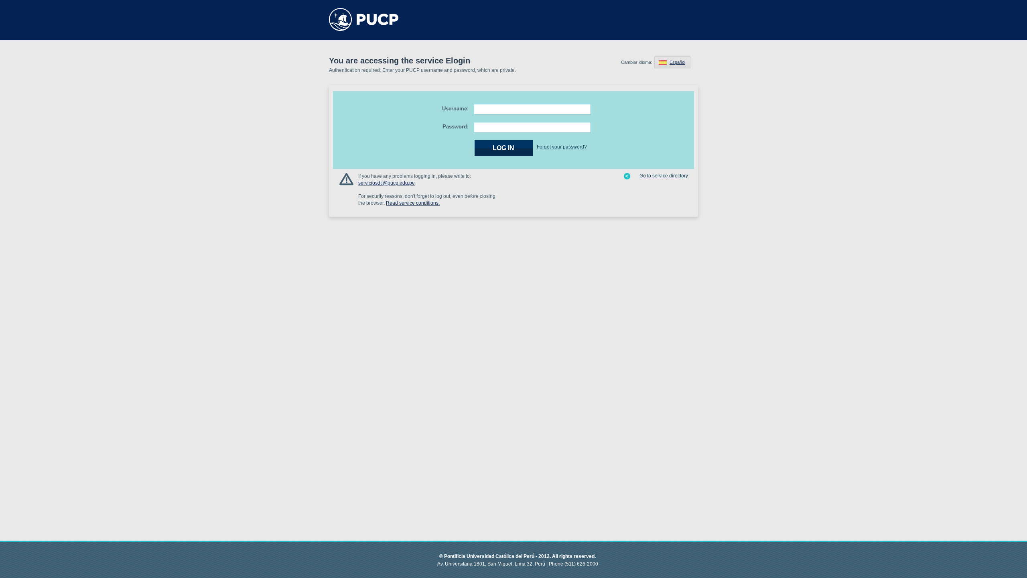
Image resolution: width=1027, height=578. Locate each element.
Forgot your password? (562, 147)
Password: (455, 127)
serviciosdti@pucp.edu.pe (386, 183)
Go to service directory (663, 176)
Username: (455, 109)
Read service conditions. (413, 203)
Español (677, 62)
